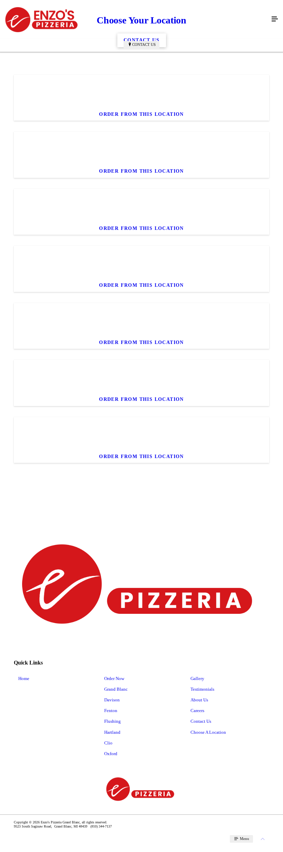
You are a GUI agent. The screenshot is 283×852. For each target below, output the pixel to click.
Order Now (114, 678)
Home (23, 678)
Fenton (110, 710)
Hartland (112, 732)
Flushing (112, 721)
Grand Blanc (116, 689)
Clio (108, 743)
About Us (199, 699)
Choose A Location (208, 732)
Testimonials (202, 689)
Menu (244, 838)
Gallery (197, 678)
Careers (197, 710)
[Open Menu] (274, 19)
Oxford (110, 753)
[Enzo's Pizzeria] (134, 19)
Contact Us (144, 44)
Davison (112, 699)
